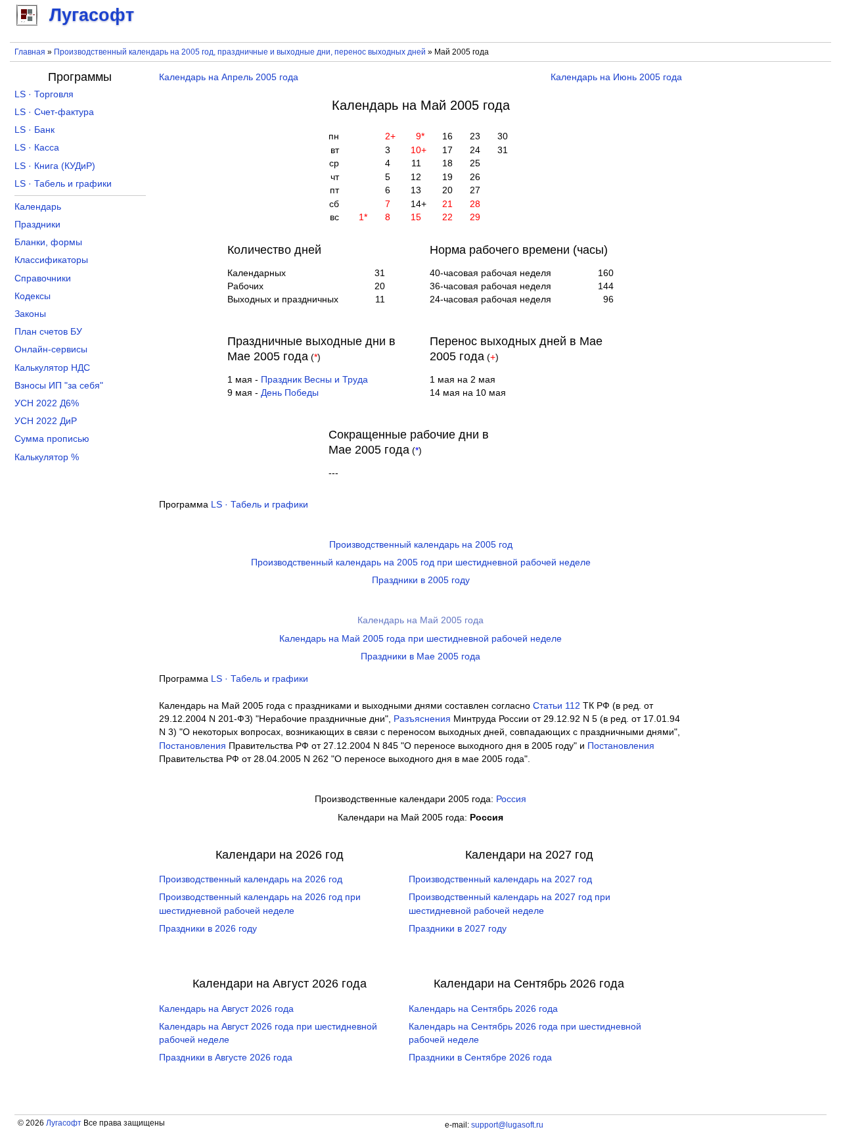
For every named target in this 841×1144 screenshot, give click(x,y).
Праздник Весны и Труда (314, 380)
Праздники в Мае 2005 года (420, 656)
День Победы (290, 393)
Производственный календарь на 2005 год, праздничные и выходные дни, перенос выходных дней (240, 52)
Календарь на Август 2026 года (226, 1009)
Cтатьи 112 (556, 706)
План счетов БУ (48, 332)
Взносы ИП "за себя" (58, 386)
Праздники (37, 224)
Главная (29, 52)
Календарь (37, 207)
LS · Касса (36, 148)
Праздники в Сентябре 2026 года (480, 1057)
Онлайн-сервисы (50, 349)
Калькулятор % (46, 457)
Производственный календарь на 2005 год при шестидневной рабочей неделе (421, 562)
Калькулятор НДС (52, 368)
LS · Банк (34, 130)
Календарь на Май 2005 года (420, 620)
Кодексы (32, 296)
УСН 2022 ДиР (45, 421)
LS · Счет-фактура (54, 112)
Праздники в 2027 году (458, 929)
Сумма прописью (51, 439)
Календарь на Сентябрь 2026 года (483, 1009)
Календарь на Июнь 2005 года (616, 77)
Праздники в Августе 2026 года (225, 1057)
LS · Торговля (44, 94)
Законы (30, 314)
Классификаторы (51, 260)
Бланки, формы (48, 242)
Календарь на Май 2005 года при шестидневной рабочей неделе (420, 639)
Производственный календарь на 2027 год (500, 879)
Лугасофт (63, 1123)
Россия (511, 799)
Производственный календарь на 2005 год (420, 545)
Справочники (42, 278)
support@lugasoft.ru (507, 1125)
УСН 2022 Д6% (46, 403)
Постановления (192, 746)
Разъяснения (422, 719)
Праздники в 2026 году (208, 929)
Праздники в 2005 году (421, 580)
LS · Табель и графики (259, 505)
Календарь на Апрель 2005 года (228, 77)
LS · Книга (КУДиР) (54, 166)
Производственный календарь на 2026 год (250, 879)
